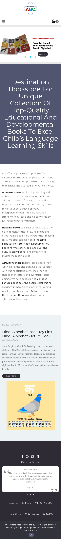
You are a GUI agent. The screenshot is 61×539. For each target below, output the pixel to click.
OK (31, 535)
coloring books (27, 283)
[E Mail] (32, 456)
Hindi (5, 295)
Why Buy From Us (43, 503)
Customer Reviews (30, 462)
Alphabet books (11, 192)
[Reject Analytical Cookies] (57, 530)
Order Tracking (32, 514)
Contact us (47, 514)
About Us (14, 503)
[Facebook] (22, 456)
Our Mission (26, 503)
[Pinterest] (38, 456)
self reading (39, 239)
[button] (25, 57)
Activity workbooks (14, 263)
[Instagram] (27, 456)
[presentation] (2, 44)
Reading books (11, 227)
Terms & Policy (15, 514)
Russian (22, 295)
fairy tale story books (21, 248)
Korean (13, 295)
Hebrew (43, 291)
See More (11, 376)
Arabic (34, 291)
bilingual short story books (17, 243)
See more (43, 54)
